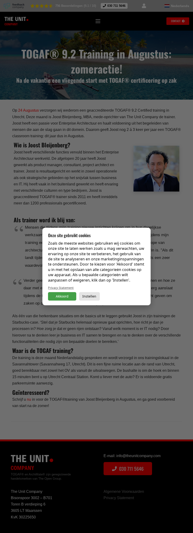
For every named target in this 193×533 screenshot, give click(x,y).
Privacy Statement (61, 288)
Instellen (89, 296)
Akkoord (62, 296)
